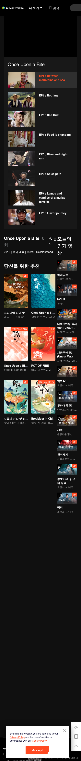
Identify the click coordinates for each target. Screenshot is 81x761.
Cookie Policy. (39, 740)
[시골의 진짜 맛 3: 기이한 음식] (16, 397)
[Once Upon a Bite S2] (16, 344)
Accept (37, 750)
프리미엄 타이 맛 (14, 313)
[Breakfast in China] (43, 397)
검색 (56, 7)
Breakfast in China (43, 418)
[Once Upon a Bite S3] (43, 291)
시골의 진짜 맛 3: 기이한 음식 (22, 418)
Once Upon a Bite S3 (45, 313)
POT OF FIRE (40, 365)
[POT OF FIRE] (43, 344)
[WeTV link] (13, 8)
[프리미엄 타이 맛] (16, 291)
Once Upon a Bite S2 (18, 365)
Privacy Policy (17, 737)
